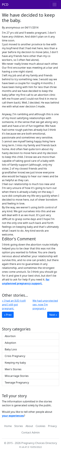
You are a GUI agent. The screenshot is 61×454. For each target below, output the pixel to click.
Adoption (10, 343)
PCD (5, 4)
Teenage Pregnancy (17, 382)
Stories (18, 426)
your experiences (13, 415)
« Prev (8, 315)
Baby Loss (11, 349)
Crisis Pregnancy (15, 356)
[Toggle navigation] (54, 4)
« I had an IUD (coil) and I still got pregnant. (14, 304)
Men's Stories (13, 369)
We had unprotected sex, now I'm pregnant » (45, 304)
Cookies (40, 426)
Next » (53, 315)
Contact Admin (30, 432)
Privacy (52, 426)
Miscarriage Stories (17, 376)
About (29, 426)
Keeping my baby (15, 362)
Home (8, 426)
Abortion (10, 336)
